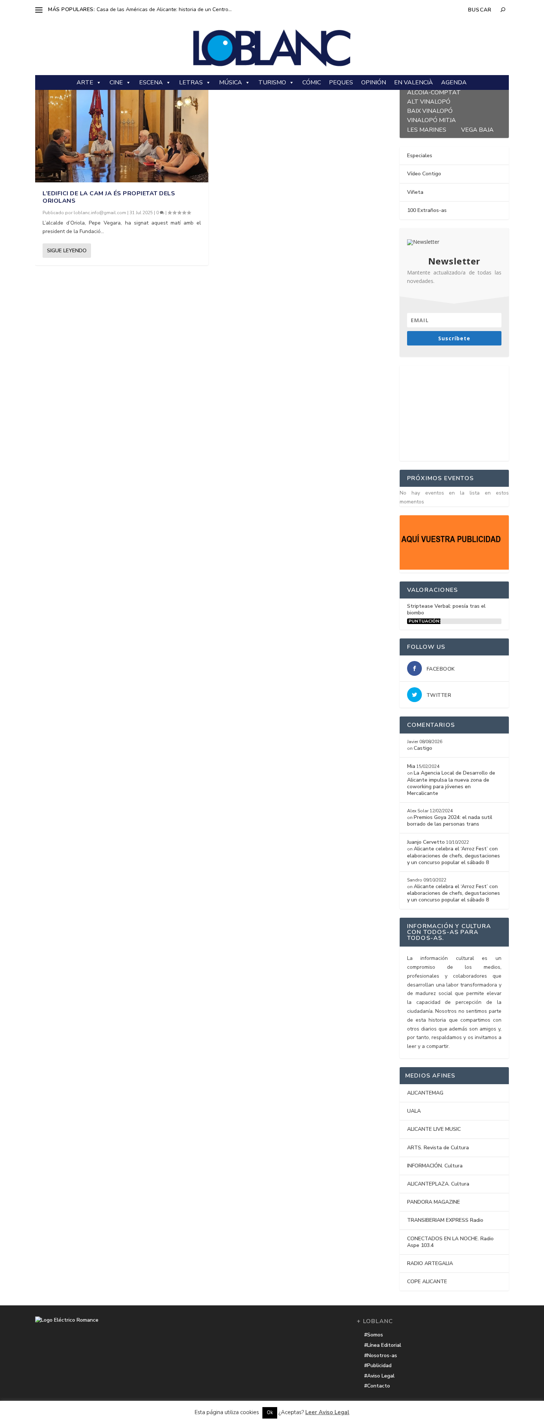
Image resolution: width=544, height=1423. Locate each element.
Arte (85, 82)
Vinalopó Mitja (431, 119)
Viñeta (415, 192)
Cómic (311, 82)
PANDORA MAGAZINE (433, 1201)
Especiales (419, 155)
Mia (411, 766)
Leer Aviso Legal (327, 1412)
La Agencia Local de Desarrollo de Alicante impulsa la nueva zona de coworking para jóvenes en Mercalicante (451, 783)
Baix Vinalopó (430, 110)
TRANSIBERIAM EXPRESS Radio (445, 1220)
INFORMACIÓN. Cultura (435, 1165)
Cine (116, 82)
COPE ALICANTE (427, 1281)
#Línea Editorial (382, 1345)
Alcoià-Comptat (434, 91)
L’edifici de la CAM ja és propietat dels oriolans (109, 197)
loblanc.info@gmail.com (100, 213)
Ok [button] (270, 1412)
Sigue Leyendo (67, 250)
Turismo (272, 82)
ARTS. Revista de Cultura (438, 1147)
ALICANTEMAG (425, 1092)
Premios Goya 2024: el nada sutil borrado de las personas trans (449, 820)
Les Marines (426, 129)
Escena (151, 82)
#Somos (373, 1334)
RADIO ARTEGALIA (430, 1263)
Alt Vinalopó (428, 101)
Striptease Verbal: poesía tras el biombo (446, 609)
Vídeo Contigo (424, 173)
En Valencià (413, 82)
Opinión (373, 82)
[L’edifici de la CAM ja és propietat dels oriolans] (121, 128)
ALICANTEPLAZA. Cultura (438, 1183)
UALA (414, 1111)
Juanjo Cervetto (426, 842)
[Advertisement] (455, 411)
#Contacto (377, 1385)
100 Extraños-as (427, 210)
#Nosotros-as (380, 1355)
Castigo (423, 748)
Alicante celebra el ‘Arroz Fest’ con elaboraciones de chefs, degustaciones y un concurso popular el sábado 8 (453, 855)
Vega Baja (477, 129)
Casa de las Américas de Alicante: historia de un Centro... (164, 9)
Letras (191, 82)
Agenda (454, 82)
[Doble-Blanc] (454, 567)
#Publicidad (378, 1365)
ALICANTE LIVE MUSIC (434, 1129)
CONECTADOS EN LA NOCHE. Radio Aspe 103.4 (450, 1242)
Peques (341, 82)
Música (230, 82)
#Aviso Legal (379, 1375)
